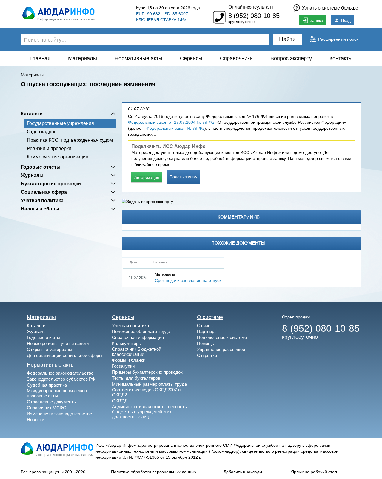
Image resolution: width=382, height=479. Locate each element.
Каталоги (32, 113)
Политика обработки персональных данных (153, 471)
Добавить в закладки (244, 471)
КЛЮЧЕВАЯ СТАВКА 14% (161, 19)
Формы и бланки (128, 360)
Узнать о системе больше (330, 7)
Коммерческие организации (57, 156)
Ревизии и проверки (49, 148)
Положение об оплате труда (141, 331)
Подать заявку (183, 176)
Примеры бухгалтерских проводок (147, 372)
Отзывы (205, 325)
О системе (210, 317)
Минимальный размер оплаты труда (149, 384)
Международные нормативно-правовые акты (57, 393)
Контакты (340, 58)
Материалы (82, 58)
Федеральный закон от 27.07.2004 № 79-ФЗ (171, 122)
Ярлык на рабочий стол (314, 471)
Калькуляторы (127, 343)
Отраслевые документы (52, 401)
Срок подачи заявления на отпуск (188, 280)
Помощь (205, 343)
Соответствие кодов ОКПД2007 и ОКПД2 (146, 392)
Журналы (32, 175)
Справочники (236, 58)
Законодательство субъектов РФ (61, 379)
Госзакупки (123, 366)
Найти (287, 39)
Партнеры (207, 331)
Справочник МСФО (47, 407)
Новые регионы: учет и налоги (58, 343)
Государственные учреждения (60, 123)
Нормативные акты (138, 58)
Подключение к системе (222, 337)
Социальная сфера (44, 192)
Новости (35, 419)
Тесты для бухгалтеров (136, 378)
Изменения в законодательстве (59, 413)
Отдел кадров (42, 131)
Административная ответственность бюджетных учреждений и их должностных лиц (149, 411)
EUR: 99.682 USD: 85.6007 (162, 13)
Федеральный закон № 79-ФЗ (175, 128)
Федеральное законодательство (60, 373)
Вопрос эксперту (291, 58)
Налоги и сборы (40, 208)
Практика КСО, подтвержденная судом (70, 140)
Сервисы (191, 58)
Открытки (207, 355)
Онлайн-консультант (250, 7)
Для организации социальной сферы (64, 355)
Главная (40, 58)
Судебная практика (47, 385)
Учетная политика (42, 200)
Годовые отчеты (41, 167)
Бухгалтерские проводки (51, 183)
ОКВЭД (119, 400)
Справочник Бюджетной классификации (136, 352)
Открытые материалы (49, 349)
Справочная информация (138, 337)
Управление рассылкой (221, 349)
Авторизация (146, 177)
